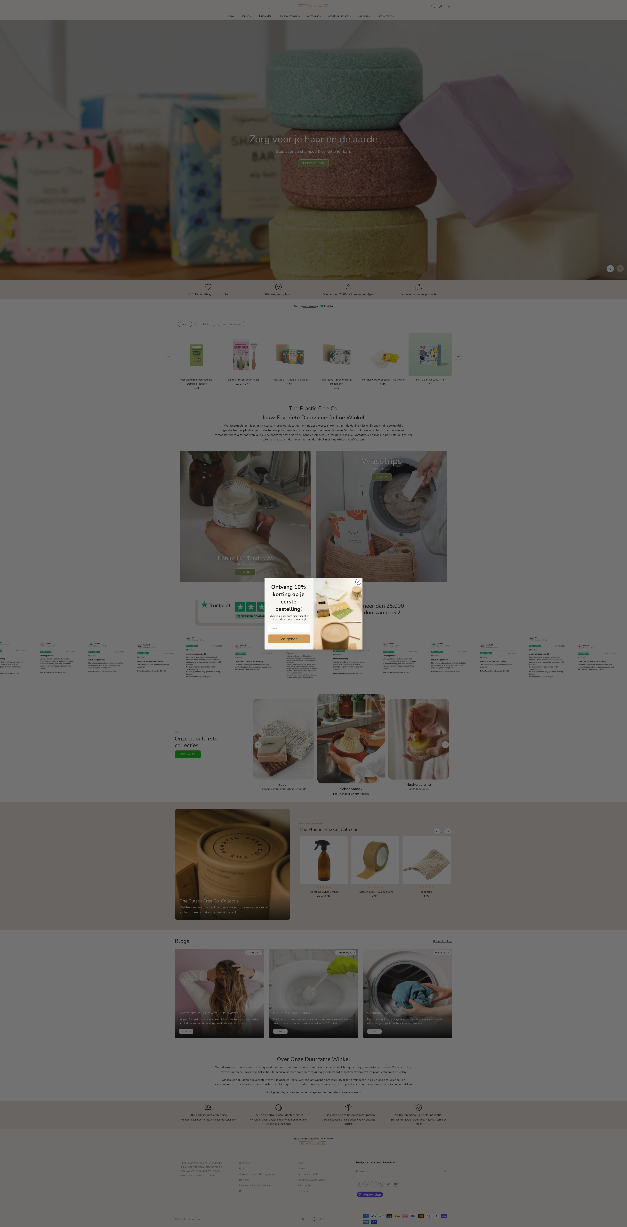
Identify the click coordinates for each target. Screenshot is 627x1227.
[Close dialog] (358, 582)
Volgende (289, 639)
